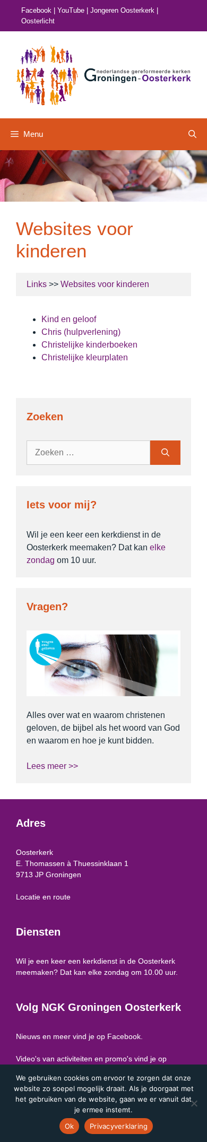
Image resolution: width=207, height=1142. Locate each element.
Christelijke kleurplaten (84, 357)
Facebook (36, 10)
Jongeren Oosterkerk (122, 10)
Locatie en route (43, 897)
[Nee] (193, 1103)
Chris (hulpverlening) (80, 331)
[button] (192, 134)
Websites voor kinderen (105, 284)
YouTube (70, 10)
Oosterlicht (38, 21)
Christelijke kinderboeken (89, 344)
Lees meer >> (52, 766)
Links (37, 284)
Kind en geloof (68, 319)
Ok (69, 1126)
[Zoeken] (165, 452)
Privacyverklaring (119, 1126)
